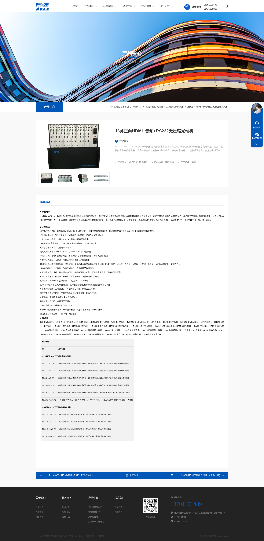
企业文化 (39, 512)
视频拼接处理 (94, 512)
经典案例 (108, 6)
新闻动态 (66, 512)
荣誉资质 (39, 517)
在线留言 (118, 512)
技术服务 (146, 6)
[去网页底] (256, 144)
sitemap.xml (223, 536)
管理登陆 (212, 536)
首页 (75, 6)
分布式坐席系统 (95, 507)
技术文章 (66, 507)
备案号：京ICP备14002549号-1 (92, 536)
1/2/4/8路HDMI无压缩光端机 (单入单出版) (199, 475)
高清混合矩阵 (94, 517)
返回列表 (134, 475)
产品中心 (89, 6)
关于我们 (165, 6)
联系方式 (118, 507)
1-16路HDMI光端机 (174, 107)
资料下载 (66, 517)
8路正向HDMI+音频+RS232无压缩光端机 (73, 475)
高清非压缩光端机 (154, 107)
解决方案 (127, 6)
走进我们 (39, 507)
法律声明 (203, 536)
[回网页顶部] (256, 117)
